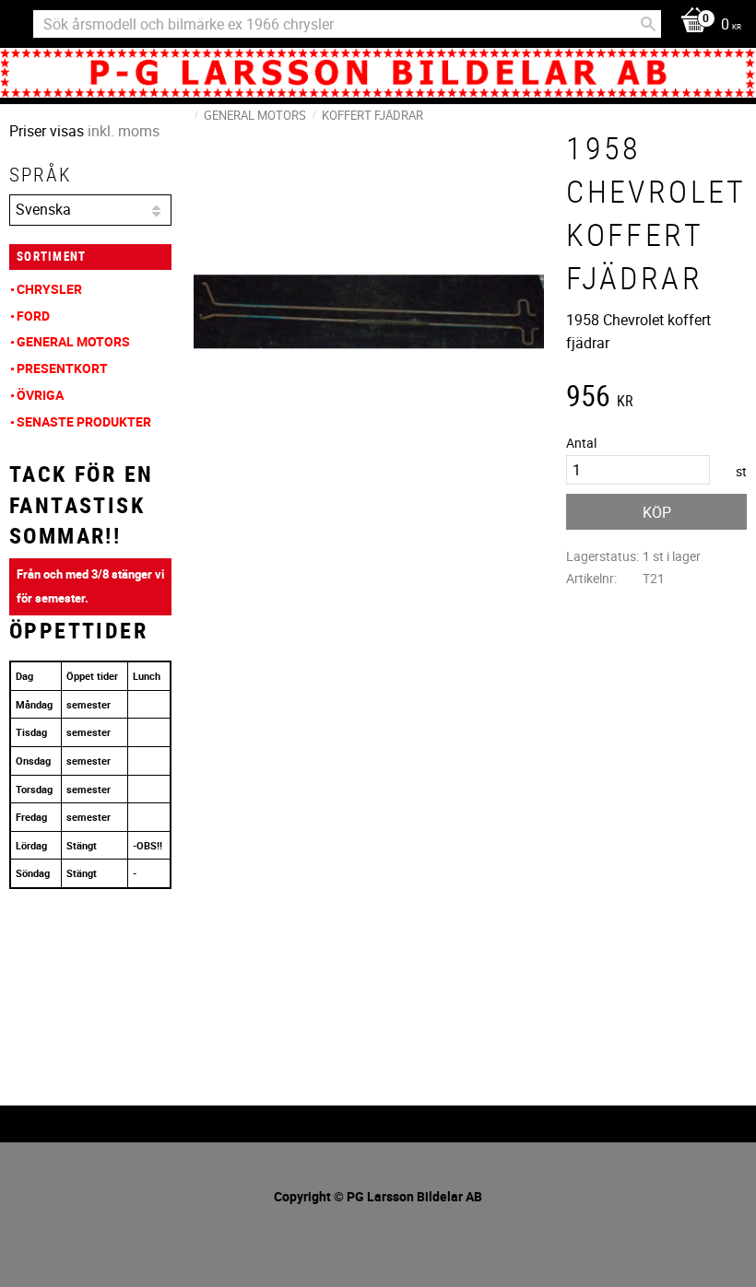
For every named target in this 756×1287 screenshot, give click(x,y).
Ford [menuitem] (33, 315)
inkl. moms (123, 131)
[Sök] (648, 24)
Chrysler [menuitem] (49, 289)
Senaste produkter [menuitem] (84, 421)
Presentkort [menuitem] (62, 368)
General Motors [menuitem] (73, 341)
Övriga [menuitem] (40, 395)
